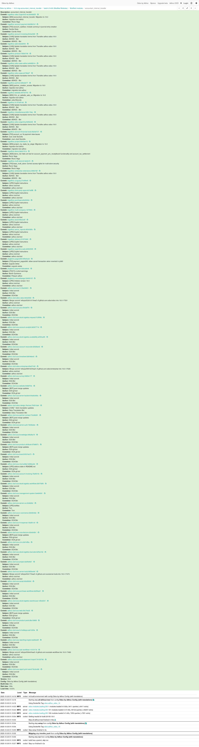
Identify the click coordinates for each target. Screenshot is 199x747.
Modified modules (76, 8)
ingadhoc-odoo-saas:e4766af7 (19, 73)
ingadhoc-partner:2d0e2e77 (18, 83)
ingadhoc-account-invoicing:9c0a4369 (22, 34)
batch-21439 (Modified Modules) (56, 8)
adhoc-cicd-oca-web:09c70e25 (19, 610)
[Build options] (196, 3)
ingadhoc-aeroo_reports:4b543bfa (20, 229)
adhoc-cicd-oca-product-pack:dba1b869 (22, 620)
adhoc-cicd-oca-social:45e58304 (20, 581)
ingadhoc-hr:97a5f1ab (16, 102)
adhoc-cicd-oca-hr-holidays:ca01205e (21, 630)
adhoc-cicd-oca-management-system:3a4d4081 (25, 493)
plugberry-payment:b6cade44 (19, 268)
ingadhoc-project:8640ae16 (18, 141)
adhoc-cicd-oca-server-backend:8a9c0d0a (23, 395)
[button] (181, 3)
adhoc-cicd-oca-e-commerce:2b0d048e (22, 513)
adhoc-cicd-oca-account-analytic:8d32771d (24, 327)
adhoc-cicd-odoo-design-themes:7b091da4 (24, 405)
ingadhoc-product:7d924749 (18, 53)
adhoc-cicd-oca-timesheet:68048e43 (21, 356)
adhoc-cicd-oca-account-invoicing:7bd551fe (24, 474)
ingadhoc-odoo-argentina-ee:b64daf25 (22, 14)
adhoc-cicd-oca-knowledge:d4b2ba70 (21, 434)
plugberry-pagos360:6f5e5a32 (19, 259)
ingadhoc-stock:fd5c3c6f (17, 219)
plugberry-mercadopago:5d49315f (20, 278)
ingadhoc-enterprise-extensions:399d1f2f (23, 171)
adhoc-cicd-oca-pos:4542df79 (19, 307)
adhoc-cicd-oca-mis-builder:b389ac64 (22, 464)
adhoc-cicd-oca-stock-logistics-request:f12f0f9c (25, 317)
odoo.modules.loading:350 (38, 706)
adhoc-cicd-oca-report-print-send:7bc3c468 (24, 669)
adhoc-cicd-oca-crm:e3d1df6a (19, 542)
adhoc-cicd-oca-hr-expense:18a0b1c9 (22, 522)
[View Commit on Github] (38, 14)
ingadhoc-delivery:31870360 (18, 239)
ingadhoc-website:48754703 (18, 92)
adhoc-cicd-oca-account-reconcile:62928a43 (24, 347)
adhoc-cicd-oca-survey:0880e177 (20, 376)
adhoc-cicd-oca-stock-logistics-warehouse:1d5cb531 (27, 601)
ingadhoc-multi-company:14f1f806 (20, 210)
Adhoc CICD (174, 3)
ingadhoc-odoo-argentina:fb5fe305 (20, 122)
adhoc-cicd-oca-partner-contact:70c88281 (23, 415)
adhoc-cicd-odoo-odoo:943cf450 (20, 298)
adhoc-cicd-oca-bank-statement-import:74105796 (26, 659)
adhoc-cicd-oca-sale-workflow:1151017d (23, 649)
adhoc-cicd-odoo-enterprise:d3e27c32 (22, 366)
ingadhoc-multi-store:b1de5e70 (19, 161)
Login (186, 3)
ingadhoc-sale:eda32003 (17, 44)
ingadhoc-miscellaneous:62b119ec (20, 112)
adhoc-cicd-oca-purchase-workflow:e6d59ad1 (24, 591)
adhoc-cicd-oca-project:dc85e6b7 (20, 562)
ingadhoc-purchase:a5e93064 (19, 200)
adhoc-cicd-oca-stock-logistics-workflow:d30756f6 (26, 483)
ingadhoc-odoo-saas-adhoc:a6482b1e (22, 63)
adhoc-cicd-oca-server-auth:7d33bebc (22, 425)
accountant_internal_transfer (95, 8)
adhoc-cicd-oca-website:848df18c (20, 386)
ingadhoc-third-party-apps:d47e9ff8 (21, 190)
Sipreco (153, 3)
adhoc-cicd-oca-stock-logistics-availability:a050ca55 (27, 337)
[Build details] (191, 3)
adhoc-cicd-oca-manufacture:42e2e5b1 (22, 532)
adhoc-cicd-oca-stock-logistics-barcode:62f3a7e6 (26, 552)
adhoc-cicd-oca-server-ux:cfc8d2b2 (21, 503)
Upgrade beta (163, 3)
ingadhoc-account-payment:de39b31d (22, 24)
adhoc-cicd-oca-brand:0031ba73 (20, 454)
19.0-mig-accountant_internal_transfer (28, 8)
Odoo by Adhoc (142, 3)
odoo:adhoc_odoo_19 (52, 703)
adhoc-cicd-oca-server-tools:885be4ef (22, 571)
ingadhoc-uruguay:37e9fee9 (18, 180)
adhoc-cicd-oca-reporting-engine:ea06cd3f (23, 640)
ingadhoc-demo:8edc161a (17, 151)
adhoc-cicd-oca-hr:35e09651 (18, 288)
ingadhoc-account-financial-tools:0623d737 (24, 131)
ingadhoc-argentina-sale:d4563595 (21, 249)
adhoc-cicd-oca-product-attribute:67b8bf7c (23, 444)
